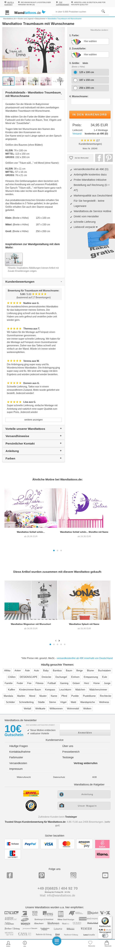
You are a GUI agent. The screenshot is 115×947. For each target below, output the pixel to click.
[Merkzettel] (90, 944)
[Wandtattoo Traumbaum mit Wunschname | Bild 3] (33, 81)
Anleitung (87, 794)
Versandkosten (18, 763)
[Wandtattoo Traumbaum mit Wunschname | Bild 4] (46, 81)
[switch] (105, 935)
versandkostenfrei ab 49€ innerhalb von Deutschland (85, 658)
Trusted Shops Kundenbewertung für (35, 822)
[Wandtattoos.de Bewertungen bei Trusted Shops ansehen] (31, 810)
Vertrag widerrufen (85, 763)
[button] (54, 550)
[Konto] (8, 944)
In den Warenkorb (89, 114)
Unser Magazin (87, 805)
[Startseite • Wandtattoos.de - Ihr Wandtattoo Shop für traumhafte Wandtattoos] (30, 12)
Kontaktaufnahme (19, 751)
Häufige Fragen (18, 746)
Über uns (67, 746)
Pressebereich (71, 751)
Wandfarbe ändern (99, 30)
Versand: (77, 133)
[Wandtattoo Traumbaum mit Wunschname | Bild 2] (21, 81)
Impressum (16, 768)
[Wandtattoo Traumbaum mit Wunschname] (33, 50)
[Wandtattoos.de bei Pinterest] (42, 875)
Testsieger (71, 817)
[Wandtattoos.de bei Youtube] (105, 875)
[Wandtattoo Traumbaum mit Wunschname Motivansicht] (58, 81)
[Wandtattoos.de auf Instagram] (73, 875)
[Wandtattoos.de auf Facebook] (10, 875)
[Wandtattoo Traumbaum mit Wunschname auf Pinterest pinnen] (108, 158)
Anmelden (85, 732)
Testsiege (68, 757)
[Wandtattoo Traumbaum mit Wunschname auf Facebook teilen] (98, 158)
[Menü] (110, 917)
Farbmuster (16, 757)
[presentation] (56, 640)
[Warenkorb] (107, 944)
